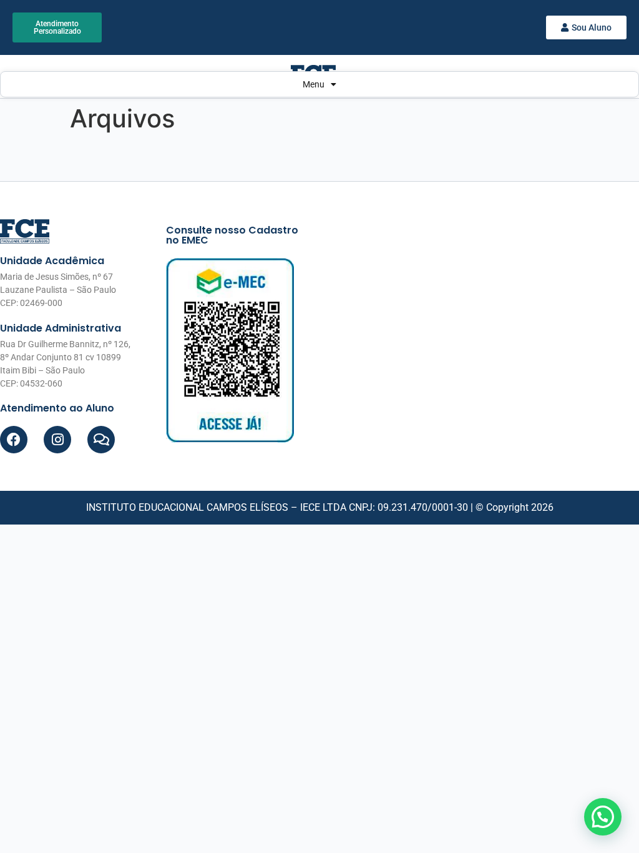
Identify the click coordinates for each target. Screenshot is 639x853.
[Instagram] (57, 439)
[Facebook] (13, 439)
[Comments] (101, 439)
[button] (603, 817)
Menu (313, 84)
